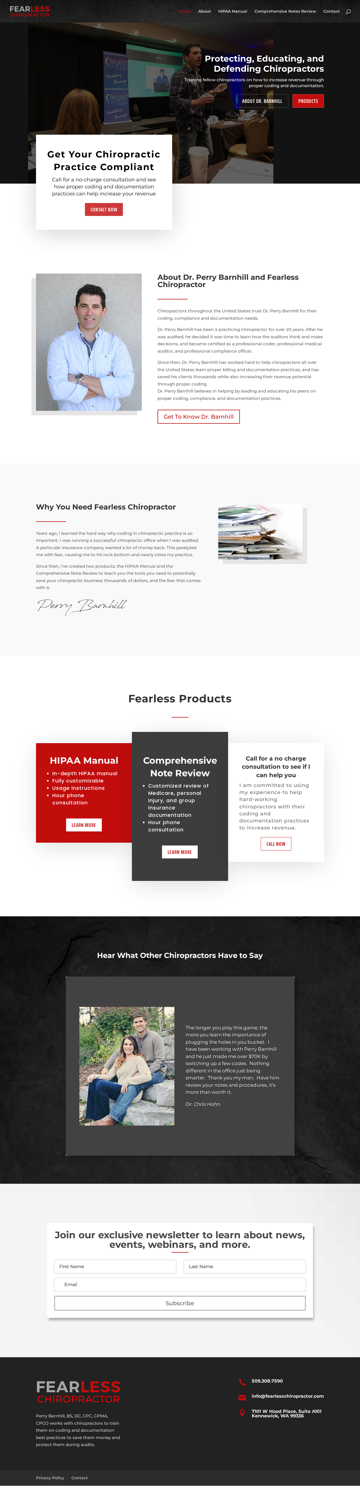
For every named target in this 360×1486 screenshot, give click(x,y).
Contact (331, 11)
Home (185, 11)
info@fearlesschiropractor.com (288, 1396)
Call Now (276, 843)
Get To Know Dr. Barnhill (199, 416)
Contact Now (104, 209)
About (204, 11)
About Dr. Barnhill (262, 100)
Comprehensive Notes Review (285, 11)
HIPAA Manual (232, 11)
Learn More (84, 824)
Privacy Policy (50, 1477)
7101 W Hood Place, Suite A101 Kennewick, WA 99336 (286, 1414)
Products (308, 100)
